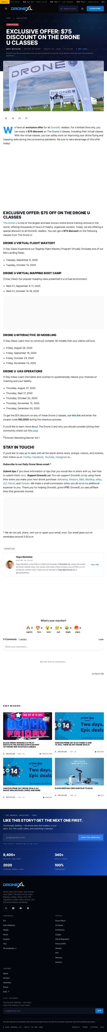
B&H (81, 479)
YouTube (49, 457)
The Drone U (10, 223)
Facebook (37, 457)
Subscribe (95, 9)
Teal (4, 944)
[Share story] (13, 118)
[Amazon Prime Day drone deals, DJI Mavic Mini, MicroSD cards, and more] (27, 771)
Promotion (9, 549)
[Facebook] (13, 908)
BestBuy (89, 479)
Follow (95, 565)
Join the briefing (90, 837)
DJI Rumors (59, 930)
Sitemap (94, 1027)
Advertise (7, 982)
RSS (102, 1027)
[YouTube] (20, 908)
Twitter (27, 457)
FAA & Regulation (62, 939)
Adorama (62, 479)
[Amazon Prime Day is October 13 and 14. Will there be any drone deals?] (79, 726)
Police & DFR (60, 944)
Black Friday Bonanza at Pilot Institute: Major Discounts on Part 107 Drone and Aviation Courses (21, 745)
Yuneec (25, 483)
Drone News (60, 921)
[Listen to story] (19, 118)
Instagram (61, 457)
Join (99, 1011)
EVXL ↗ (6, 992)
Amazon (73, 479)
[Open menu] (6, 9)
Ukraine (58, 948)
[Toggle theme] (82, 9)
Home (8, 18)
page (35, 430)
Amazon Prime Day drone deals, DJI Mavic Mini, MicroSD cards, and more (21, 789)
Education (22, 18)
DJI (5, 483)
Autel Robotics (9, 925)
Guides (58, 934)
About (5, 973)
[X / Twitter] (6, 908)
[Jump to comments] (26, 118)
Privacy (76, 1027)
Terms (85, 1027)
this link (76, 415)
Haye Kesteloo (24, 557)
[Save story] (6, 118)
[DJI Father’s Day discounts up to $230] (79, 771)
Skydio (5, 930)
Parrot (11, 483)
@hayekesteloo (22, 572)
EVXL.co (77, 567)
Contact (6, 978)
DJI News (59, 925)
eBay (98, 479)
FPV (57, 953)
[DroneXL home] (21, 9)
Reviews (58, 957)
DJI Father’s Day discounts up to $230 (74, 788)
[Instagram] (28, 908)
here (23, 475)
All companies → (9, 948)
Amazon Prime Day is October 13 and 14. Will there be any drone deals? (73, 744)
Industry (58, 962)
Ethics (5, 987)
